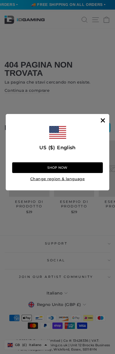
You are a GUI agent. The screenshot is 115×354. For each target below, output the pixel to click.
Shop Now (57, 168)
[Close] (103, 120)
